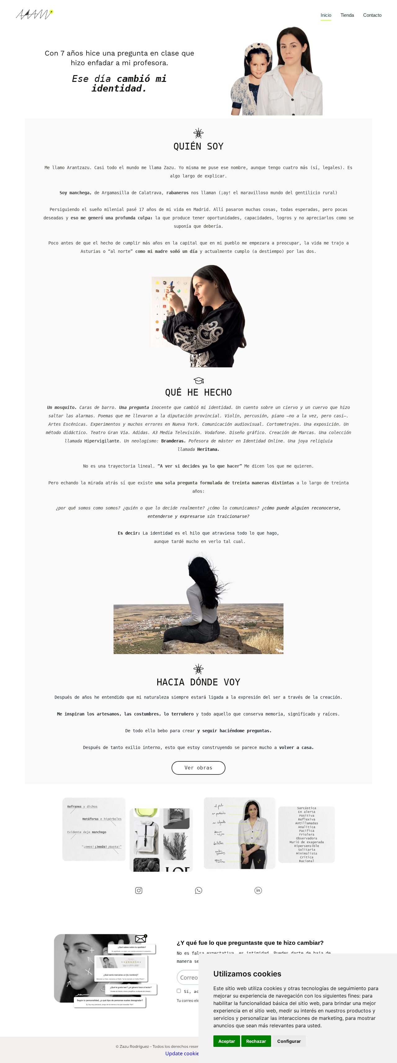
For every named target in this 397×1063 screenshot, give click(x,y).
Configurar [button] (289, 1041)
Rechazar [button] (256, 1041)
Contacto (372, 16)
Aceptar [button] (226, 1041)
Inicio (326, 16)
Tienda (347, 16)
